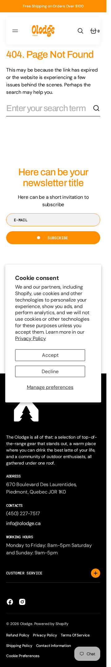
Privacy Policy (30, 338)
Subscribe (57, 237)
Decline (50, 371)
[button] (16, 31)
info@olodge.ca (23, 523)
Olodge (26, 623)
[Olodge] (43, 30)
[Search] (96, 108)
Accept (50, 355)
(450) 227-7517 (23, 513)
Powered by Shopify (51, 623)
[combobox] (49, 108)
